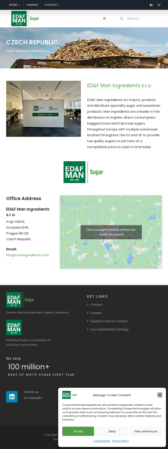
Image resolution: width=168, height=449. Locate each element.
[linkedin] (151, 5)
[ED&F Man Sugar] (14, 321)
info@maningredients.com (27, 255)
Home (95, 45)
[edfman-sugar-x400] (25, 12)
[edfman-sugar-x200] (20, 293)
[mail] (159, 5)
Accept (78, 431)
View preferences (146, 431)
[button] (160, 395)
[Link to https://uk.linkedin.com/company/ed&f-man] (12, 397)
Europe (126, 45)
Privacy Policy (120, 441)
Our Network (110, 45)
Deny (112, 431)
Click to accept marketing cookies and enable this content (110, 232)
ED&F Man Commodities (22, 345)
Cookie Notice (101, 441)
